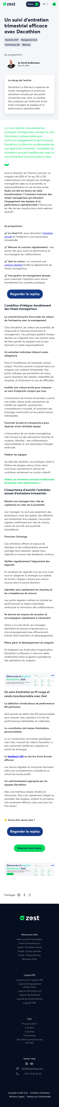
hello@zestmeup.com (32, 1068)
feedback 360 (16, 756)
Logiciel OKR (29, 1002)
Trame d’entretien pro (29, 943)
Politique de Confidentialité (39, 1096)
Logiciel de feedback (29, 994)
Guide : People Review (29, 955)
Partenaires (29, 1035)
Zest (29, 1018)
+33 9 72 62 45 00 (32, 1073)
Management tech (29, 40)
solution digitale (13, 264)
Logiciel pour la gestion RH (29, 979)
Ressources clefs (29, 934)
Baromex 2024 (29, 959)
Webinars (26, 45)
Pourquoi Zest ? (29, 1023)
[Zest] (8, 4)
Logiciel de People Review (29, 998)
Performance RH (12, 45)
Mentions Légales (17, 1096)
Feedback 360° (12, 40)
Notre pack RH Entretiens (29, 939)
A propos (29, 1027)
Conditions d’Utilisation (40, 1093)
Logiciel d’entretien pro (29, 991)
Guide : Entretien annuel (29, 947)
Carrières (29, 1031)
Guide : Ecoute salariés (29, 951)
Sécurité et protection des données (30, 1041)
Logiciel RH (29, 975)
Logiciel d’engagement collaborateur (29, 985)
